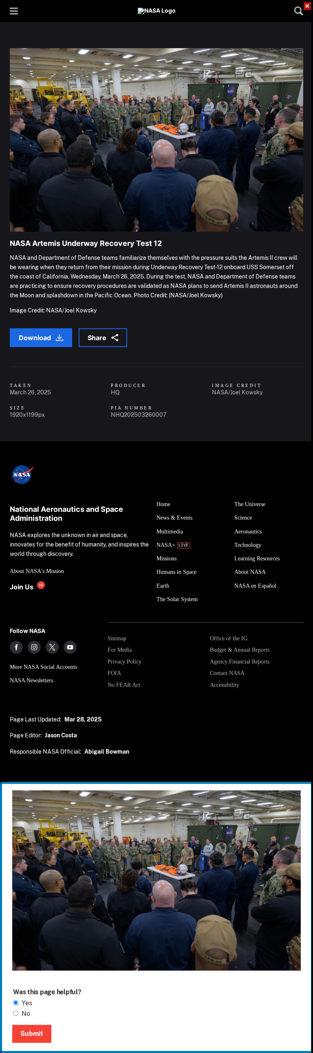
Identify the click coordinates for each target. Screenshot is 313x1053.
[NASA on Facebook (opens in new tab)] (16, 647)
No (26, 1014)
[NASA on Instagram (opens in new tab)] (34, 647)
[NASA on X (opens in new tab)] (52, 647)
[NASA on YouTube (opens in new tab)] (70, 647)
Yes (27, 1003)
